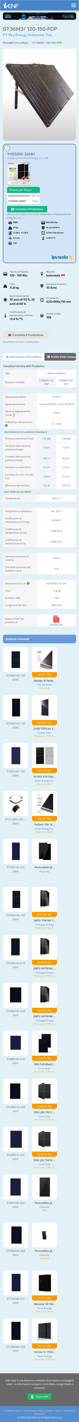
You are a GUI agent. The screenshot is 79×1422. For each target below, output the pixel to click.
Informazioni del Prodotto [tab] (25, 356)
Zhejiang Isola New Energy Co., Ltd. (27, 157)
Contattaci (67, 1410)
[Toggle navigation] (73, 3)
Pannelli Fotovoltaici (15, 42)
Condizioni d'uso (13, 1410)
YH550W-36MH (21, 154)
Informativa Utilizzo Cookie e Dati (42, 1410)
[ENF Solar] (11, 6)
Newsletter (39, 1413)
